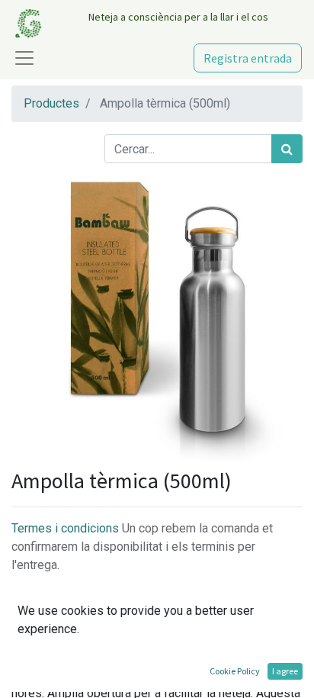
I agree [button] (285, 671)
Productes (51, 103)
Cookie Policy (235, 671)
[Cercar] (287, 148)
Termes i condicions (66, 528)
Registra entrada (247, 58)
